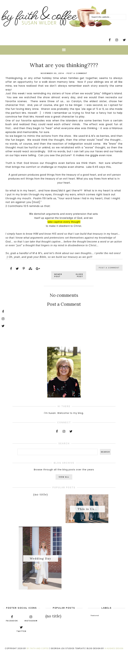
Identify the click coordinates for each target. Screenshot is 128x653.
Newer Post (58, 275)
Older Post (79, 275)
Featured (95, 616)
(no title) (40, 494)
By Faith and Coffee (38, 648)
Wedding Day (40, 558)
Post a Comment (77, 73)
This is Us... (87, 509)
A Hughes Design (114, 648)
